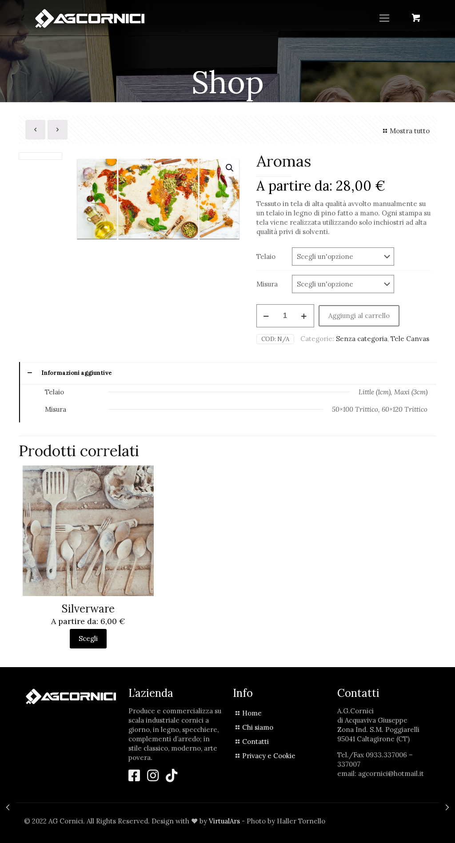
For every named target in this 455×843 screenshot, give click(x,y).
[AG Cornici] (90, 18)
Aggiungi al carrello (359, 315)
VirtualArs (224, 821)
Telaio (265, 256)
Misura (267, 284)
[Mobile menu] (384, 17)
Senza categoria (361, 338)
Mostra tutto (410, 131)
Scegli (88, 638)
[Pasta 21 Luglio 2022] (447, 807)
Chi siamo (257, 727)
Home (252, 713)
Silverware (88, 609)
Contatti (255, 741)
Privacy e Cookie (268, 756)
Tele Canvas (410, 338)
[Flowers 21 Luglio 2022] (8, 807)
